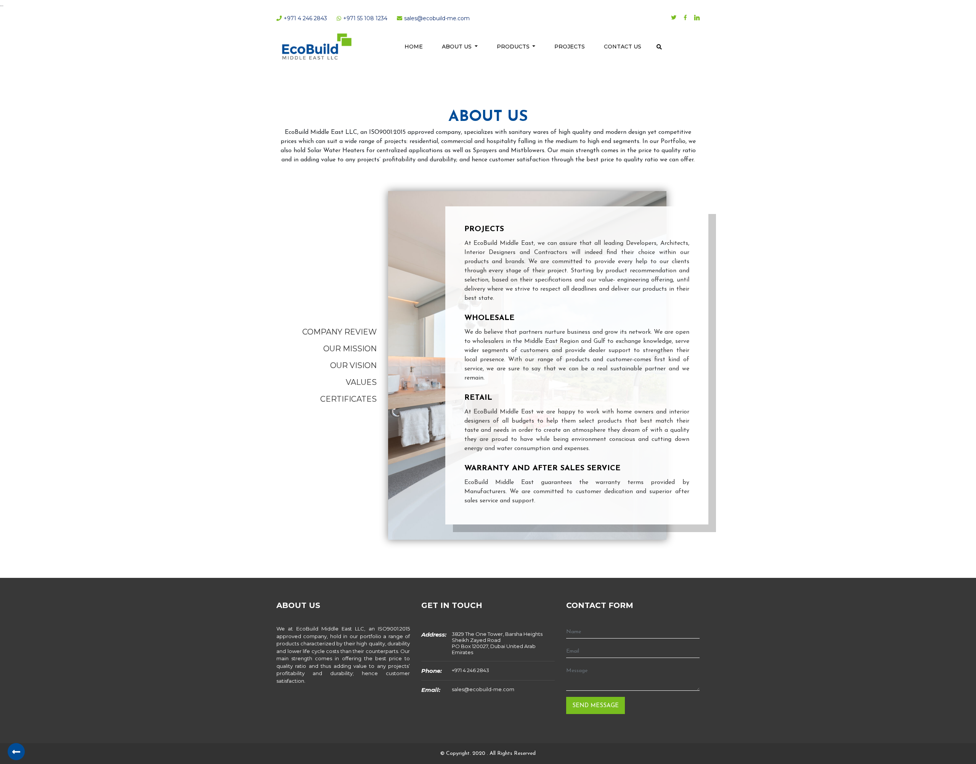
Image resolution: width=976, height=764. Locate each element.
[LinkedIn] (697, 19)
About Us (457, 46)
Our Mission (350, 348)
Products (514, 46)
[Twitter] (673, 18)
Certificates (348, 399)
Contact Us (622, 46)
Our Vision (353, 365)
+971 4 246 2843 (470, 670)
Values (361, 382)
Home (414, 46)
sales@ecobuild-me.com (483, 689)
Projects (569, 46)
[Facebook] (685, 18)
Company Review (339, 331)
